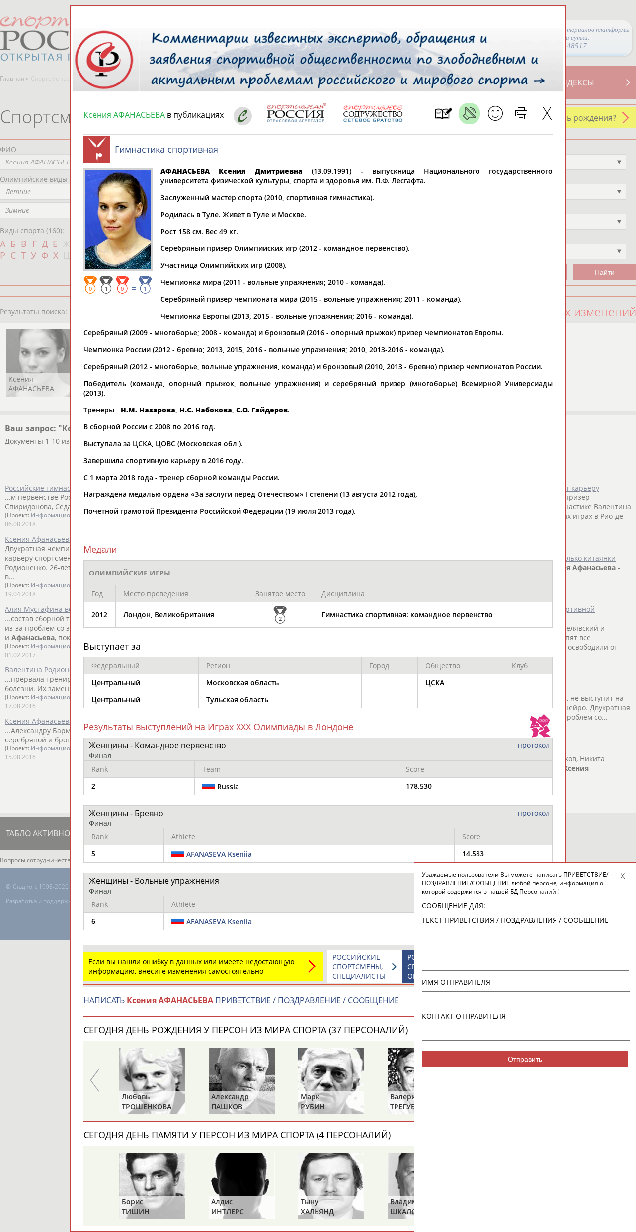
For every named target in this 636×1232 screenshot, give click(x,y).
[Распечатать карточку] (521, 113)
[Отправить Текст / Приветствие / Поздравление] (495, 113)
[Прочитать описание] (469, 113)
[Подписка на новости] (443, 113)
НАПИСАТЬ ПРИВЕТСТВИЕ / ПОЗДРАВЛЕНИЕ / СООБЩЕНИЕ (241, 1000)
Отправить (525, 1059)
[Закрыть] (546, 113)
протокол (534, 745)
